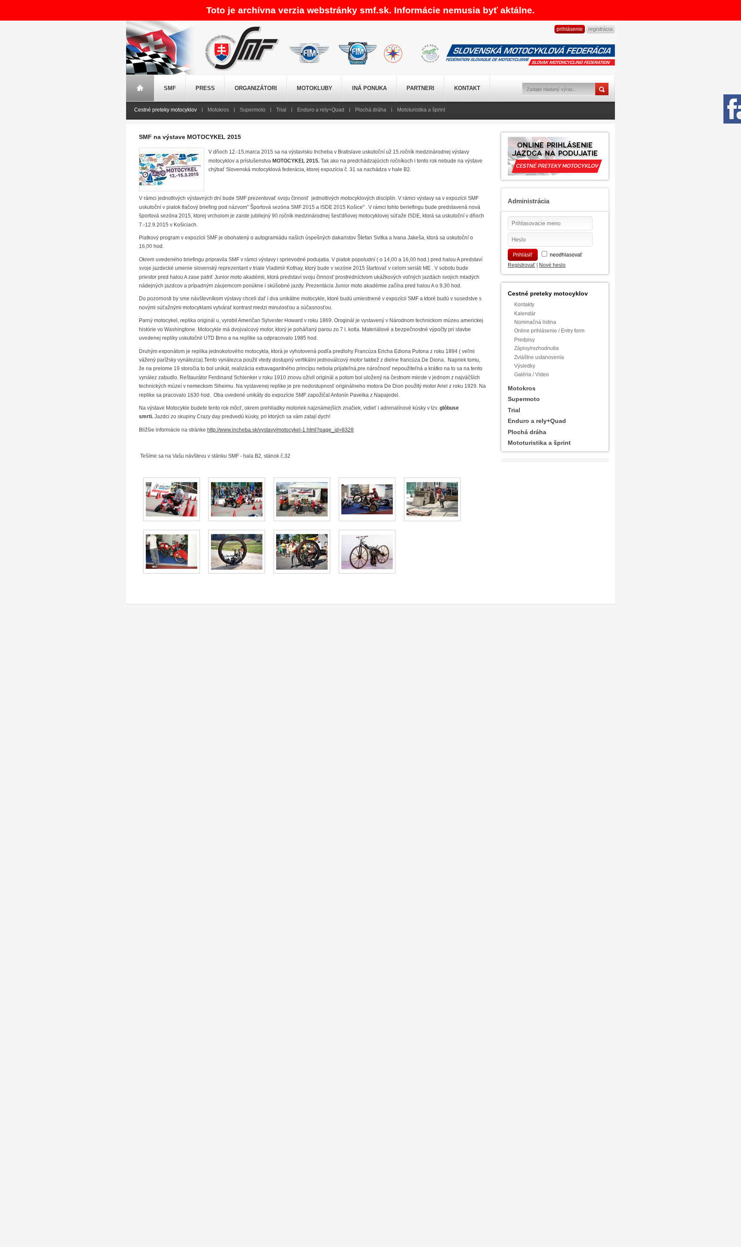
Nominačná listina (535, 322)
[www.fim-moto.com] (309, 52)
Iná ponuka (369, 88)
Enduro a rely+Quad (320, 110)
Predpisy (524, 340)
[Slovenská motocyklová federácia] (240, 72)
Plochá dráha (370, 110)
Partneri (420, 88)
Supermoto (252, 110)
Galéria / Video (531, 374)
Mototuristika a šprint (421, 110)
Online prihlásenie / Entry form (549, 331)
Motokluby (314, 88)
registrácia (600, 29)
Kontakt (467, 88)
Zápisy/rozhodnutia (536, 348)
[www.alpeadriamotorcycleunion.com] (430, 52)
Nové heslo (552, 265)
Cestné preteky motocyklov (165, 110)
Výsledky (524, 366)
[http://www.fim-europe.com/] (357, 52)
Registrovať (521, 265)
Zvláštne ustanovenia (539, 357)
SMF (170, 88)
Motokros (218, 110)
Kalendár (525, 314)
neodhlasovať (566, 255)
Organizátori (256, 88)
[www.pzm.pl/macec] (393, 52)
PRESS (205, 88)
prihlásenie (570, 29)
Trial (281, 110)
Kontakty (524, 305)
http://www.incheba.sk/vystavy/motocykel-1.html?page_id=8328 (280, 430)
